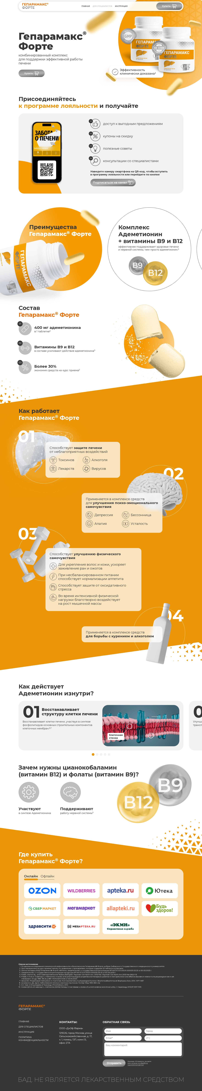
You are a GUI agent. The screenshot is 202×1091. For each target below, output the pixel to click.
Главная (85, 6)
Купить (166, 6)
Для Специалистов (31, 1026)
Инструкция (26, 1032)
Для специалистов (102, 6)
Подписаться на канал (110, 182)
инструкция (121, 6)
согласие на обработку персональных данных (138, 1064)
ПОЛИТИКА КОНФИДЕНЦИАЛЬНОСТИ (34, 1038)
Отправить (114, 1063)
